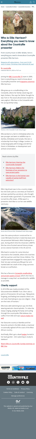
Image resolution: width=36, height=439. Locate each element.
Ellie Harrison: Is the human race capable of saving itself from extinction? (17, 178)
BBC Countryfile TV (15, 77)
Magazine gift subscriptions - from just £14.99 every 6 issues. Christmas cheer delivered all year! (17, 63)
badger (24, 334)
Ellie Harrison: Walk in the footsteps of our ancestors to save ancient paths (16, 170)
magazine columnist (27, 82)
